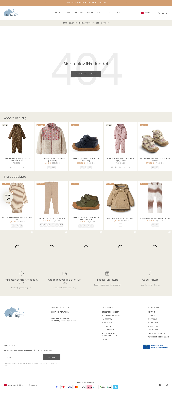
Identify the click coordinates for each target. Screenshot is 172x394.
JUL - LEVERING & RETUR (111, 315)
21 (84, 226)
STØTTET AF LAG (108, 339)
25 (90, 167)
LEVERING (151, 315)
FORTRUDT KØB (154, 330)
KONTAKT (151, 312)
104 (124, 167)
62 (41, 225)
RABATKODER (107, 326)
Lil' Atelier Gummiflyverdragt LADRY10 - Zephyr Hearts (120, 160)
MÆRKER (66, 13)
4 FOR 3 (116, 13)
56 (13, 226)
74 (17, 226)
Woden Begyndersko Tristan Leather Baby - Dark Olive (86, 218)
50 (153, 225)
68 (45, 225)
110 (23, 167)
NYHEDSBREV (107, 319)
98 (18, 167)
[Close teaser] (12, 192)
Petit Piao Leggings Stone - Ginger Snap (51, 219)
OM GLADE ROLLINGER (110, 312)
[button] (8, 197)
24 (86, 167)
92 (14, 167)
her (159, 285)
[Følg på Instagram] (166, 385)
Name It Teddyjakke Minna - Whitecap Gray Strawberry (51, 160)
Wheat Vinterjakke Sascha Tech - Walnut (120, 219)
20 (82, 167)
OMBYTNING (152, 319)
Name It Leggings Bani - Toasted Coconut (155, 219)
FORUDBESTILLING (109, 330)
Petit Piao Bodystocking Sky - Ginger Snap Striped (17, 218)
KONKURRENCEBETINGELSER (158, 337)
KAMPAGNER (107, 322)
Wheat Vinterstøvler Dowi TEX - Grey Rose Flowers (155, 160)
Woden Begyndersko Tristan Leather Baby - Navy (86, 160)
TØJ (75, 13)
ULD (98, 13)
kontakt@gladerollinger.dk (21, 288)
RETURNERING (153, 322)
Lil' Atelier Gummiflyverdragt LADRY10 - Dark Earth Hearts (17, 160)
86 (10, 167)
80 (53, 225)
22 (157, 167)
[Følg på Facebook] (160, 385)
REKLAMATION (153, 326)
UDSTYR (90, 13)
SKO (81, 13)
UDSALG (106, 13)
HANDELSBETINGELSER (156, 333)
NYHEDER (56, 13)
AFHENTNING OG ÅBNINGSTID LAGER (109, 334)
